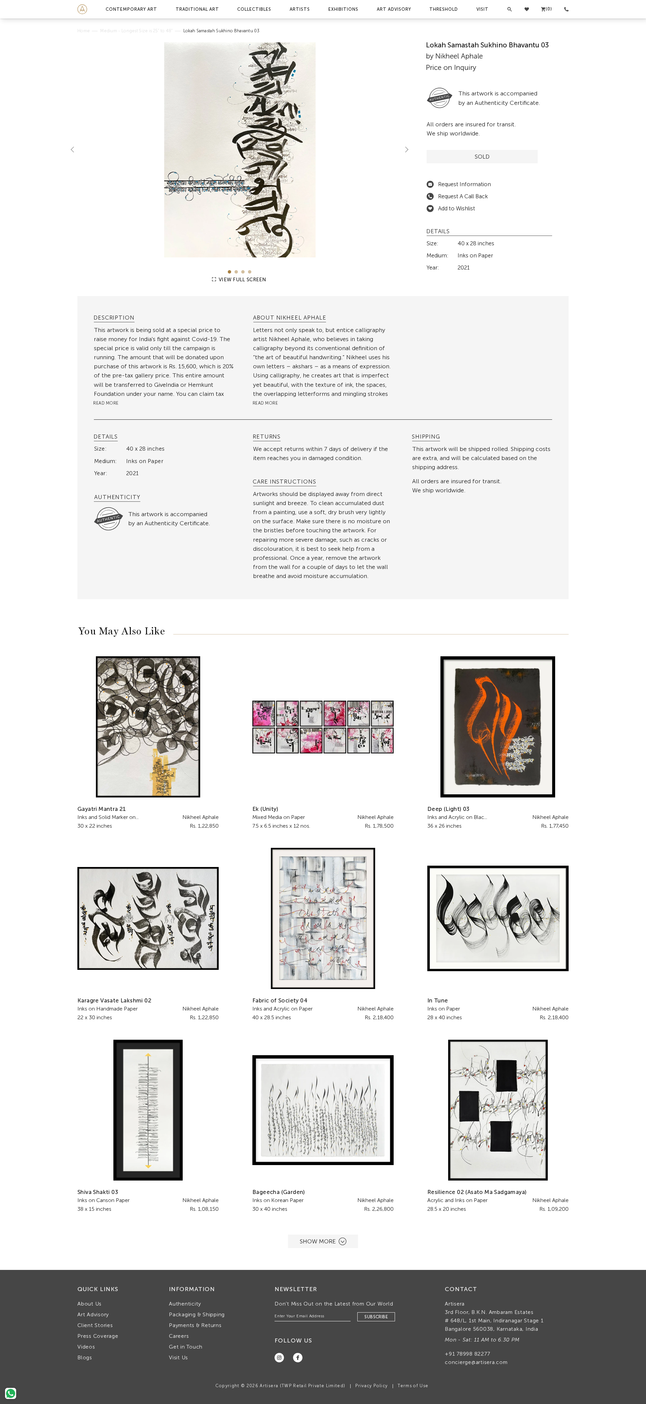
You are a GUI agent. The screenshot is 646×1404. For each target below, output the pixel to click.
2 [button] (236, 272)
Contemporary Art (131, 9)
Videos (86, 1347)
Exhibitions (343, 9)
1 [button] (229, 272)
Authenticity (185, 1303)
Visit (482, 9)
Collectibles (254, 9)
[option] (239, 149)
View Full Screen (241, 280)
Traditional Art (197, 9)
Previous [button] (75, 149)
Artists (300, 9)
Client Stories (95, 1325)
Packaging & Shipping (197, 1314)
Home (83, 30)
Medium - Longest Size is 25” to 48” (136, 30)
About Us (89, 1303)
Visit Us (178, 1357)
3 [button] (243, 272)
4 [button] (249, 272)
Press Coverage (97, 1336)
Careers (179, 1336)
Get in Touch (186, 1347)
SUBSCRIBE (376, 1316)
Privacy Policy (371, 1385)
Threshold (443, 9)
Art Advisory (394, 9)
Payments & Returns (195, 1325)
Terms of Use (413, 1385)
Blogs (84, 1357)
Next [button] (404, 149)
